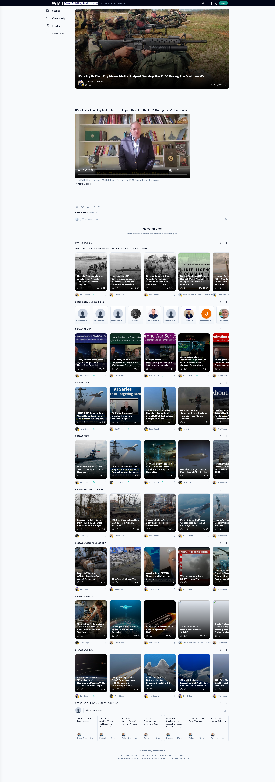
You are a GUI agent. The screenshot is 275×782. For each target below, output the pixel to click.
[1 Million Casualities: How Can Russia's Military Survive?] (125, 513)
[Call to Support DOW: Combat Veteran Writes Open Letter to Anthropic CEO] (228, 566)
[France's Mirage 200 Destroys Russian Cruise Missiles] (228, 513)
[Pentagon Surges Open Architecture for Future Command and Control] (228, 352)
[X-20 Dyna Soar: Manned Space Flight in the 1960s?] (160, 619)
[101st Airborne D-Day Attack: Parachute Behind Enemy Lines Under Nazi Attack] (160, 272)
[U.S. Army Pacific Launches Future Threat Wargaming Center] (125, 352)
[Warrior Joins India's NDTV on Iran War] (194, 566)
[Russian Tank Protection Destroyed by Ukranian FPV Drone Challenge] (91, 513)
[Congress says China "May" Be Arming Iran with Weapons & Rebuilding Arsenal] (125, 673)
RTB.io (180, 755)
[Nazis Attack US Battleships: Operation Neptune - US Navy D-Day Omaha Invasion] (125, 272)
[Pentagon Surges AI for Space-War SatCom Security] (125, 619)
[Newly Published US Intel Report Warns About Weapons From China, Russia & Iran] (194, 272)
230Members (106, 3)
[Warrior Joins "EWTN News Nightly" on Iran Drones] (160, 566)
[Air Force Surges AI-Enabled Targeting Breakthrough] (125, 406)
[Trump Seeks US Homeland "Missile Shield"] (194, 619)
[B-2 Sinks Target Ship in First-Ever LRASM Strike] (194, 459)
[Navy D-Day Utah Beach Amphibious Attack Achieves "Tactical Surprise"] (91, 272)
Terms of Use (167, 758)
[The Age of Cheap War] (125, 566)
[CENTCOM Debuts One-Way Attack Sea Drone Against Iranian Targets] (91, 406)
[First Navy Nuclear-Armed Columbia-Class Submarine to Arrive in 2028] (228, 459)
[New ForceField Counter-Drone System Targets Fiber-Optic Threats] (194, 406)
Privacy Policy (183, 758)
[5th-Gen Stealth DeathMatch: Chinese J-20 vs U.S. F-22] (228, 673)
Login (223, 3)
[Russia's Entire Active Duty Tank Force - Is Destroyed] (160, 513)
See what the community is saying (96, 703)
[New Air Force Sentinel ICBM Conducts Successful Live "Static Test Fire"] (228, 272)
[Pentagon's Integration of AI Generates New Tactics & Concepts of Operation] (160, 459)
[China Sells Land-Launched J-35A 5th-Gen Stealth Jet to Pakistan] (194, 673)
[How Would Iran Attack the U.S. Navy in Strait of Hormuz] (91, 459)
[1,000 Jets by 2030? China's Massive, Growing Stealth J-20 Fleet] (160, 673)
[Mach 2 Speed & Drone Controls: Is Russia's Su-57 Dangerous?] (194, 513)
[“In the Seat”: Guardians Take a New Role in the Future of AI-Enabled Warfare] (91, 619)
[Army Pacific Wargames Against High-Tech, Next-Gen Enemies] (91, 352)
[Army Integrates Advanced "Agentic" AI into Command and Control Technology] (194, 352)
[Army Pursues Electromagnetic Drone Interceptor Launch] (160, 352)
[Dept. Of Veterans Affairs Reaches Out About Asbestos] (91, 566)
